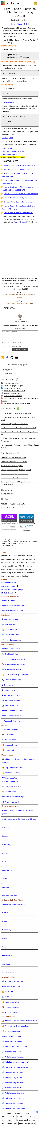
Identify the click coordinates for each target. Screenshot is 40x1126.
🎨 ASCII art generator (10, 1012)
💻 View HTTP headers (11, 700)
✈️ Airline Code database (11, 640)
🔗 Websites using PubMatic (13, 1083)
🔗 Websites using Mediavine (13, 1057)
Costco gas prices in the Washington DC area (19, 819)
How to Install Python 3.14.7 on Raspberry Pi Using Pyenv (18, 418)
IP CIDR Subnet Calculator (13, 396)
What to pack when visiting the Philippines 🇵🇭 (16, 470)
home (4, 1117)
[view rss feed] (2, 358)
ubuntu (10, 157)
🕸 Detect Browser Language (13, 797)
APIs (3, 1123)
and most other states (10, 896)
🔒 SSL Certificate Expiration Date (15, 675)
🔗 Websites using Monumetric (13, 1077)
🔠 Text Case (7, 997)
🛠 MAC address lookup (11, 649)
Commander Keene (10, 154)
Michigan (5, 836)
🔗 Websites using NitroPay (12, 1072)
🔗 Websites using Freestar (12, 1103)
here (27, 78)
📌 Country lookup (9, 750)
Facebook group (20, 222)
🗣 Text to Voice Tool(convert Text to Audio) (10, 779)
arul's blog (13, 3)
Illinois (4, 921)
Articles (19, 24)
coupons (32, 1120)
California (5, 828)
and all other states (9, 972)
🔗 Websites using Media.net (13, 1098)
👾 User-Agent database (11, 786)
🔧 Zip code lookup (9, 740)
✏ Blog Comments (7, 494)
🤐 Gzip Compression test (12, 768)
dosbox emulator (8, 102)
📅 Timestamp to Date (10, 1007)
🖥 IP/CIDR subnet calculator (12, 695)
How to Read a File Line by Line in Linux (19, 198)
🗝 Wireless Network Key (11, 721)
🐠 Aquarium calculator (10, 1002)
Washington (6, 887)
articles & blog (33, 1117)
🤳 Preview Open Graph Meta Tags (15, 1026)
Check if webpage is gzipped (13, 386)
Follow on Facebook (8, 586)
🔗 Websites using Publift (11, 1088)
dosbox (3, 157)
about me (11, 1117)
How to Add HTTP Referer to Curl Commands (21, 194)
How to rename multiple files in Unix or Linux (19, 303)
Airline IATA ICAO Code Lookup (14, 391)
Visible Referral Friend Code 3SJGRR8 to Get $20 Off (18, 428)
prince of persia (7, 138)
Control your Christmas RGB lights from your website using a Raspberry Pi (18, 483)
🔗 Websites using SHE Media (13, 1108)
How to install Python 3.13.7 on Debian (14, 462)
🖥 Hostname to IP (8, 690)
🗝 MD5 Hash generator (11, 987)
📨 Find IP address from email (13, 659)
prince (22, 157)
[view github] (12, 358)
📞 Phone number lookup (11, 680)
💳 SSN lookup (8, 735)
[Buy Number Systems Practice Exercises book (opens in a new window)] (27, 523)
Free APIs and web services (12, 611)
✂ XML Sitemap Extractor (11, 1036)
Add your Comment (20, 349)
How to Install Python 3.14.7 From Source (14, 424)
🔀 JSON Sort (7, 992)
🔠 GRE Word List (9, 624)
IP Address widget (9, 600)
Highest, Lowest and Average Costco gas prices (17, 812)
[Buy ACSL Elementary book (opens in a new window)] (9, 523)
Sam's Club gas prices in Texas (13, 904)
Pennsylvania (7, 870)
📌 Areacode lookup (9, 745)
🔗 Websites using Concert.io (13, 1093)
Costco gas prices (20, 1120)
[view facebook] (7, 358)
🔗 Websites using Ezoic (11, 1052)
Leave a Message (20, 321)
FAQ (21, 1123)
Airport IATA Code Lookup (12, 388)
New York (5, 853)
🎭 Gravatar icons (9, 792)
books (9, 1123)
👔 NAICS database (9, 630)
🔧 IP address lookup (10, 654)
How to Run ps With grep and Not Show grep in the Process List (18, 440)
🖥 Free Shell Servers (10, 619)
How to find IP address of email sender (13, 458)
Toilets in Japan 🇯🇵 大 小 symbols (12, 466)
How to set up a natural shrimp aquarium (14, 478)
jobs (15, 1123)
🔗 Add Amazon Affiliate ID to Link (15, 1047)
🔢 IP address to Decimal (11, 669)
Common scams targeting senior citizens (14, 474)
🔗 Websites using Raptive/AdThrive (15, 1067)
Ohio (4, 862)
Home (13, 24)
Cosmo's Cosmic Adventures (13, 151)
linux (16, 157)
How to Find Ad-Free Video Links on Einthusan (16, 413)
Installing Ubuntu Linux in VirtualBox (17, 169)
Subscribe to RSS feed (9, 583)
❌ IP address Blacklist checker (14, 664)
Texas (4, 879)
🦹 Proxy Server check (10, 802)
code (3, 1120)
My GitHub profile (7, 593)
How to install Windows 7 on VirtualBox (18, 213)
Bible (9, 1120)
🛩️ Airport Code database (11, 635)
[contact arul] (16, 358)
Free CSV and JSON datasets (13, 606)
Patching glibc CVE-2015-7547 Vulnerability (20, 165)
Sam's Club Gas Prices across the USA (17, 403)
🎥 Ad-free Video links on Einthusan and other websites (19, 760)
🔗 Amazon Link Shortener (12, 1041)
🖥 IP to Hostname (8, 685)
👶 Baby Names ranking (11, 773)
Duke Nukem (7, 148)
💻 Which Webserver (10, 706)
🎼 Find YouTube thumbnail (12, 981)
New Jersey (6, 845)
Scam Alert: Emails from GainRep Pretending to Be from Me (19, 433)
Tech (25, 24)
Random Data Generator (12, 393)
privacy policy (30, 1123)
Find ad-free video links (11, 383)
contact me (21, 1117)
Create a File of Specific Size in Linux (18, 202)
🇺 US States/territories (10, 729)
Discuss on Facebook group (11, 590)
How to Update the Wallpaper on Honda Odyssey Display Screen (20, 446)
